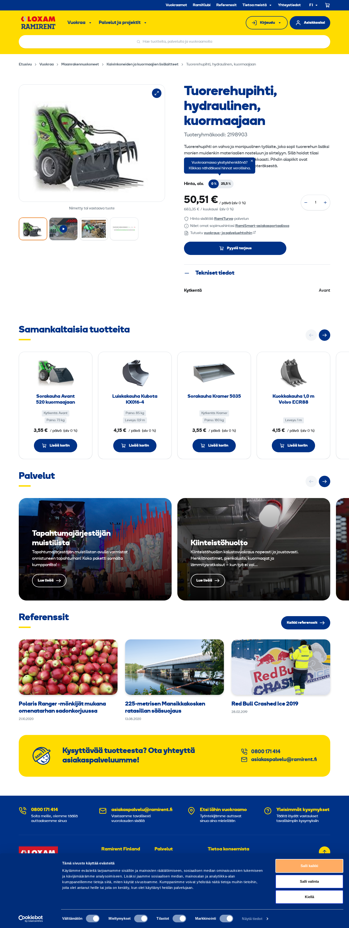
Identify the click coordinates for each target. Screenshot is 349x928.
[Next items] (324, 335)
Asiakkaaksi (314, 23)
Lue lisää (95, 549)
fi (311, 5)
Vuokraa (76, 22)
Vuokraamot (176, 5)
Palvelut (164, 849)
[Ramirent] (38, 23)
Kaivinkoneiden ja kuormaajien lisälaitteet (143, 64)
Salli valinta (309, 881)
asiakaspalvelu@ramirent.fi (284, 759)
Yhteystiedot (289, 5)
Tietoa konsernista (228, 849)
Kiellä (309, 897)
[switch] (141, 918)
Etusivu (25, 64)
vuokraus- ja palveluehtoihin (228, 233)
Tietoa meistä (254, 5)
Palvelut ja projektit (120, 22)
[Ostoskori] (327, 5)
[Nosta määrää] (325, 202)
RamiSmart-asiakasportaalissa (262, 226)
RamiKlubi (202, 5)
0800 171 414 (265, 752)
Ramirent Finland (120, 849)
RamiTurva (223, 219)
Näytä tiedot (252, 919)
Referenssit (226, 5)
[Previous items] (311, 335)
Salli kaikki (309, 866)
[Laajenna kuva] (156, 93)
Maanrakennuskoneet (80, 64)
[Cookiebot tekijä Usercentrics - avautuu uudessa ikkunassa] (31, 918)
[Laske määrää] (306, 202)
